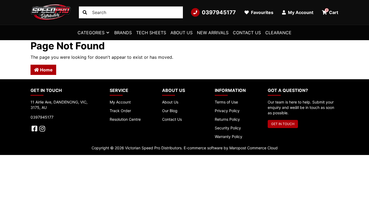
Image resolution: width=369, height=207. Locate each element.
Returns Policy (227, 119)
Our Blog (169, 110)
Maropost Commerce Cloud (253, 148)
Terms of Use (226, 102)
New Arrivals (213, 32)
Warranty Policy (228, 136)
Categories (91, 32)
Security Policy (228, 128)
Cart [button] (332, 11)
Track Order (120, 110)
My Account (120, 102)
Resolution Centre (125, 119)
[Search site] (85, 12)
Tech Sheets (151, 32)
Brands (123, 32)
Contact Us (247, 32)
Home (46, 70)
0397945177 (219, 12)
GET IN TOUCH (282, 124)
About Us (181, 32)
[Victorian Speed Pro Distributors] (51, 12)
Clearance (278, 32)
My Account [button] (300, 12)
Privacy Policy (227, 110)
